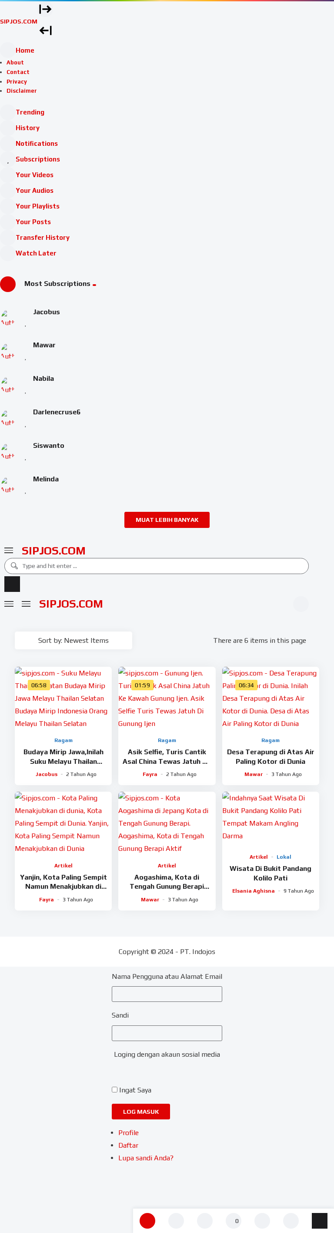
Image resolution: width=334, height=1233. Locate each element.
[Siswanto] (8, 451)
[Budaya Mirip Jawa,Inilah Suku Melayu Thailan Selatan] (63, 698)
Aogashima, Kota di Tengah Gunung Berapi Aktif (167, 886)
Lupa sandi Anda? (146, 1158)
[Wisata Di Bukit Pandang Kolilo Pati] (270, 819)
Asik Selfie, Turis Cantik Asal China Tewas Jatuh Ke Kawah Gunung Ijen (167, 761)
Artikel (63, 866)
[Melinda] (8, 484)
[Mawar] (8, 351)
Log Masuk (141, 1111)
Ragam (63, 740)
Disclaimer (22, 90)
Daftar (128, 1145)
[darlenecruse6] (8, 417)
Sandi (120, 1015)
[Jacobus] (8, 317)
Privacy (17, 81)
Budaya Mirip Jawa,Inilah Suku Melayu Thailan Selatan (63, 761)
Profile (128, 1133)
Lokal (284, 857)
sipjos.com (54, 550)
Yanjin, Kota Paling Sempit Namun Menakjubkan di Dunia (63, 886)
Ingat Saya (135, 1090)
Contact (18, 72)
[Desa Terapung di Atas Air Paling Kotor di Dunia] (270, 698)
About (15, 62)
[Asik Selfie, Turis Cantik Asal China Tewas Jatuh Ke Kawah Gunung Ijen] (166, 698)
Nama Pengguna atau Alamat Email (167, 976)
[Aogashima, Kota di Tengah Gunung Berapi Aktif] (166, 823)
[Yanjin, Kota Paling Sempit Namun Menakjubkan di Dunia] (63, 823)
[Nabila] (8, 384)
